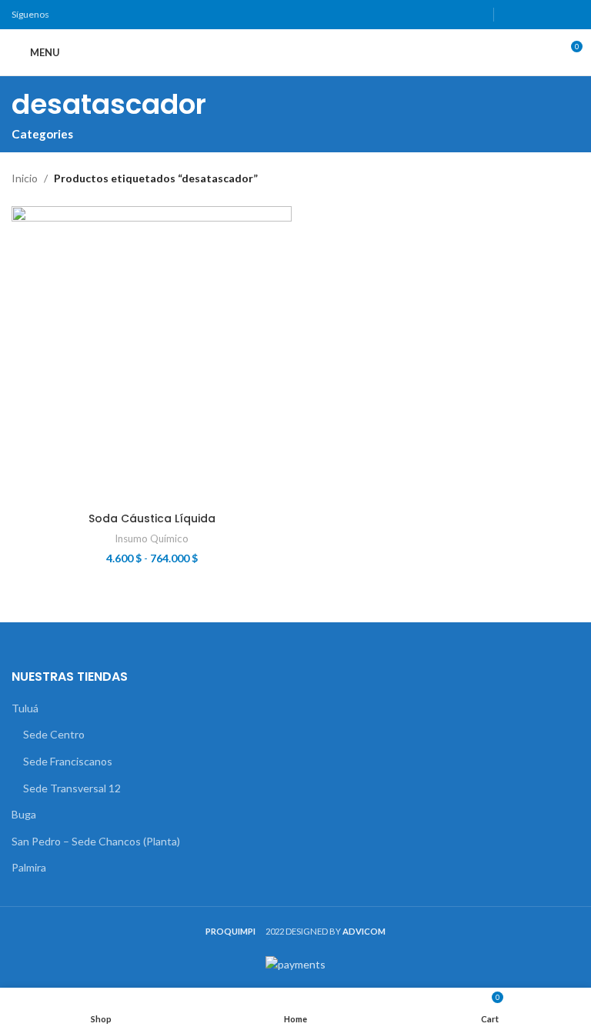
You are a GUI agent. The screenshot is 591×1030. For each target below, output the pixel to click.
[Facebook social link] (511, 14)
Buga (24, 814)
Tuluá (25, 708)
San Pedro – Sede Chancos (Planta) (96, 841)
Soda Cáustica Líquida (151, 518)
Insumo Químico (152, 538)
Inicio (25, 178)
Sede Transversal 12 (72, 788)
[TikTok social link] (569, 14)
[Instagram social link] (530, 14)
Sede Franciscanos (67, 761)
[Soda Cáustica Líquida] (152, 355)
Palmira (29, 867)
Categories (42, 134)
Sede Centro (54, 734)
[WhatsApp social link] (549, 14)
